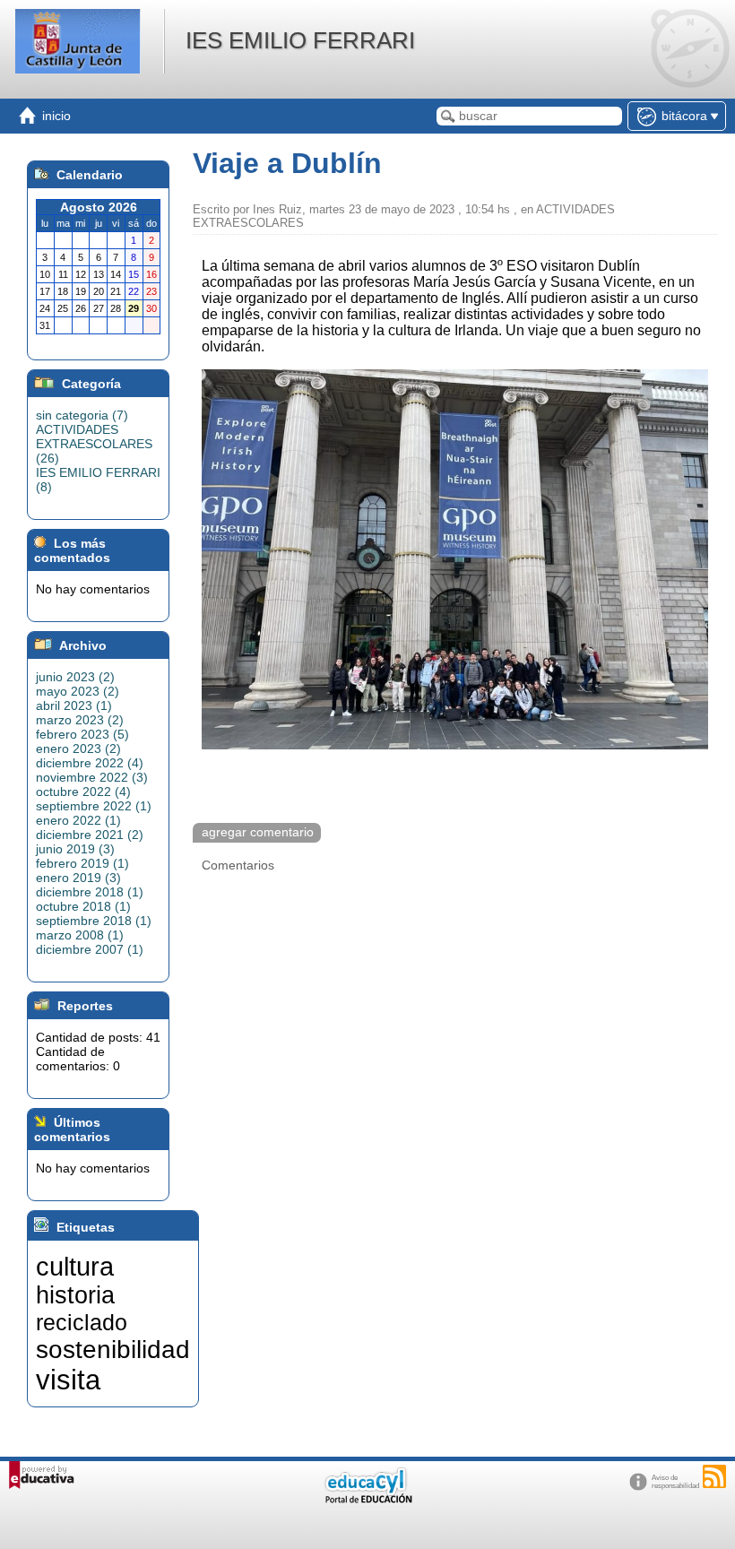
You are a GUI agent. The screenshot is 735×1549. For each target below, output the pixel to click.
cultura (75, 1266)
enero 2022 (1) (78, 820)
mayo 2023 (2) (77, 691)
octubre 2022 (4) (83, 791)
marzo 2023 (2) (80, 720)
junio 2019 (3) (75, 849)
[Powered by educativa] (41, 1475)
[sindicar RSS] (714, 1476)
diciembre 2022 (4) (89, 763)
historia (75, 1295)
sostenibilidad (113, 1349)
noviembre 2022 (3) (92, 777)
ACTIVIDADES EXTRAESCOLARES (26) (94, 443)
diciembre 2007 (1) (89, 949)
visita (68, 1379)
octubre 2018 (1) (83, 906)
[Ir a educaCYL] (367, 1499)
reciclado (81, 1322)
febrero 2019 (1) (82, 863)
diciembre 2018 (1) (89, 892)
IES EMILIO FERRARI (300, 40)
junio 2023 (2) (75, 677)
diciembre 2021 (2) (89, 834)
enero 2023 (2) (78, 748)
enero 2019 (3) (78, 877)
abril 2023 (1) (74, 705)
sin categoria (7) (82, 415)
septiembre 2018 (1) (93, 920)
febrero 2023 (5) (82, 734)
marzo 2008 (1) (80, 935)
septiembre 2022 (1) (93, 806)
